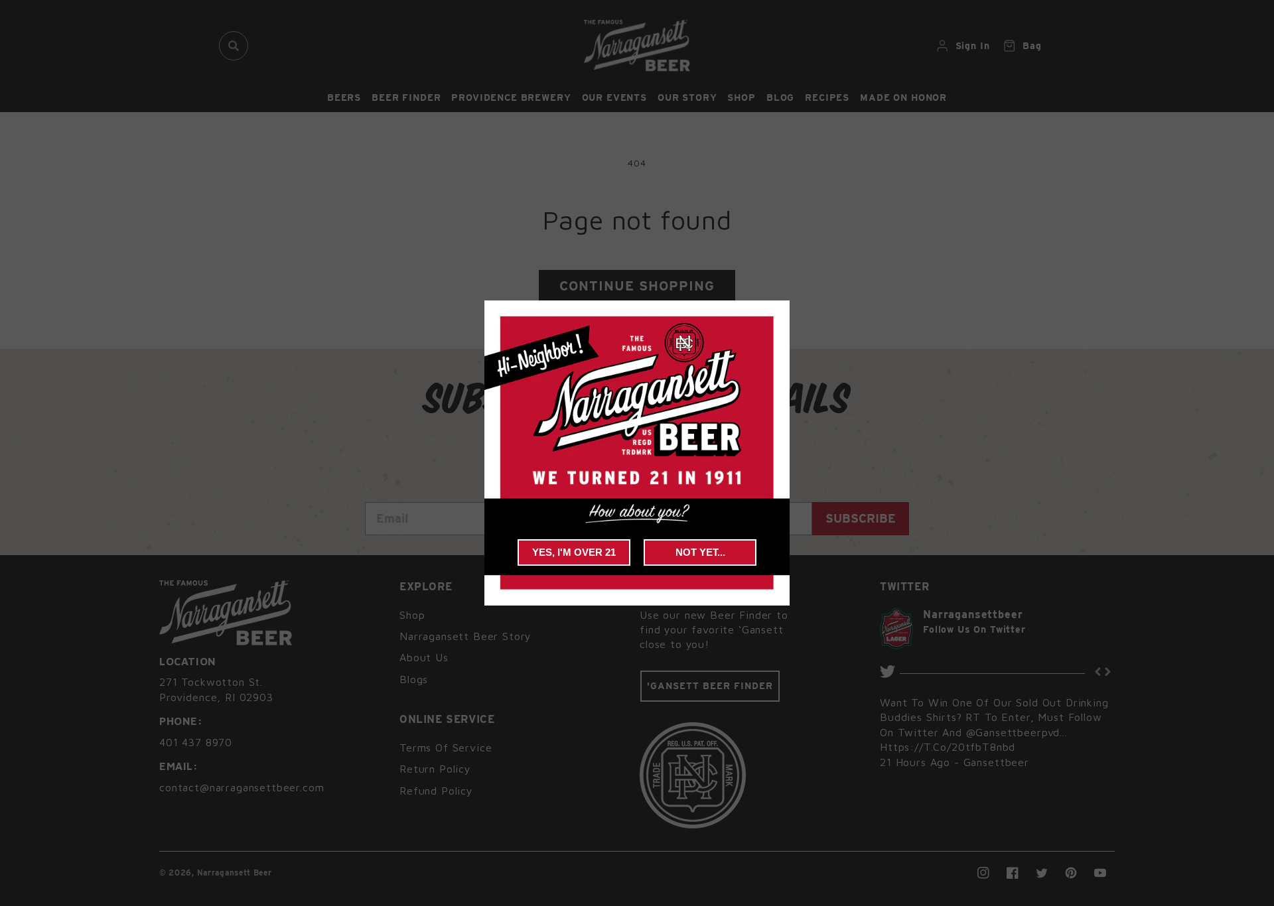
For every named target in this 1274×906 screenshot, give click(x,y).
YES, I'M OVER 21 (574, 552)
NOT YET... (700, 552)
